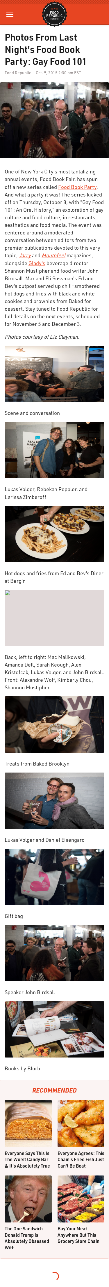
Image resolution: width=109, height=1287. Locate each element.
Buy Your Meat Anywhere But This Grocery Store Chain (78, 1234)
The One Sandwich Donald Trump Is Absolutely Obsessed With (27, 1238)
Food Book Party (77, 187)
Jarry (25, 255)
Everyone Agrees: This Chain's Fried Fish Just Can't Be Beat (81, 1159)
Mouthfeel (53, 255)
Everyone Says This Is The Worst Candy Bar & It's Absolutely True (27, 1159)
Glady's (36, 263)
